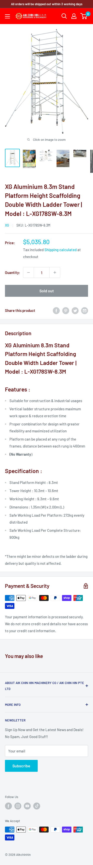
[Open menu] (7, 16)
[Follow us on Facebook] (8, 806)
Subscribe (21, 765)
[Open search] (64, 16)
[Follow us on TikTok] (36, 806)
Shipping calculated (60, 249)
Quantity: (12, 272)
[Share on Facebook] (56, 310)
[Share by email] (84, 310)
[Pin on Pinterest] (65, 310)
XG (7, 225)
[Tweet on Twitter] (75, 310)
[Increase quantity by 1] (55, 272)
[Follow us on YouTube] (27, 806)
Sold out (46, 290)
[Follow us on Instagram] (17, 806)
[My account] (73, 16)
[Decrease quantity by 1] (28, 272)
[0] (84, 16)
